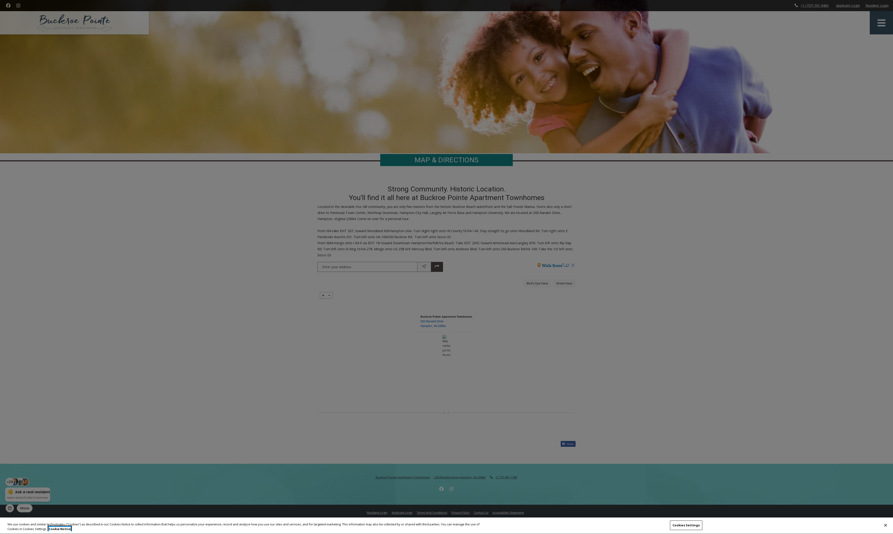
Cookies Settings (686, 525)
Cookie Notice (60, 529)
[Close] (885, 525)
